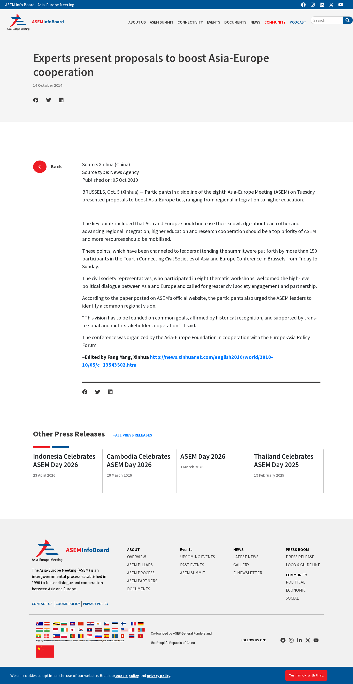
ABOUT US (137, 22)
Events (186, 549)
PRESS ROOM (297, 549)
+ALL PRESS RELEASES (132, 435)
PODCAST (298, 22)
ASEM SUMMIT (161, 22)
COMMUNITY (275, 22)
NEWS (255, 22)
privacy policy (158, 675)
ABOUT (133, 549)
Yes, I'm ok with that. (306, 675)
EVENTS (213, 22)
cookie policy (127, 675)
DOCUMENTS (235, 22)
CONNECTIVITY (190, 22)
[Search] (348, 20)
